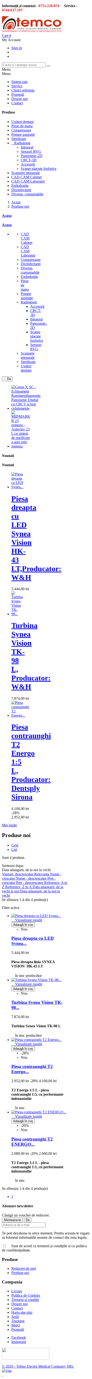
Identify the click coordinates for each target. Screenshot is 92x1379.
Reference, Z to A (19, 887)
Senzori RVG (31, 151)
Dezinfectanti (21, 190)
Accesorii (28, 164)
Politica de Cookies (25, 1295)
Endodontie (20, 186)
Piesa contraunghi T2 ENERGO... (32, 1142)
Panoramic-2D (31, 156)
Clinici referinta (22, 90)
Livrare (16, 1291)
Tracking (18, 1321)
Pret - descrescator (30, 883)
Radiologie (22, 143)
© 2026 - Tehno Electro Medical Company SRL (38, 1366)
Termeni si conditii (25, 1300)
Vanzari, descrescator (18, 874)
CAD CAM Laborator (28, 181)
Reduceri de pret (23, 1268)
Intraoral (27, 147)
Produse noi (20, 1273)
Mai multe (9, 825)
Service (16, 86)
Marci (15, 1325)
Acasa (7, 216)
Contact (17, 103)
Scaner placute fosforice (38, 169)
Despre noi (19, 99)
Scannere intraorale (25, 173)
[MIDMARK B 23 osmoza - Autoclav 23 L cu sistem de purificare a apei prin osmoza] (20, 446)
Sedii (15, 1317)
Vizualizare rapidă (26, 920)
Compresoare (21, 130)
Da (7, 379)
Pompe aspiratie (23, 134)
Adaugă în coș (23, 925)
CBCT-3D (29, 160)
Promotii (17, 94)
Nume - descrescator (31, 878)
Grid (14, 845)
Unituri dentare (22, 122)
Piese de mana (22, 126)
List (14, 850)
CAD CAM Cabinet (26, 177)
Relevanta (42, 874)
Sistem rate (19, 82)
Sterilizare (18, 139)
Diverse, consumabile (27, 194)
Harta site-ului (21, 1312)
